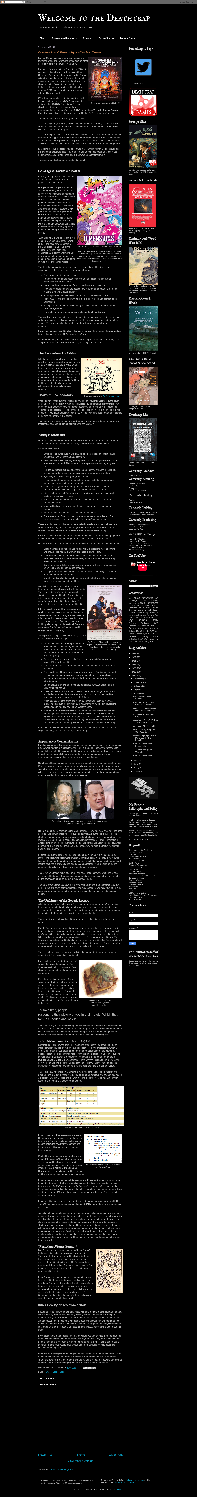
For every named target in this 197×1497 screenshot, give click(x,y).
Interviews (142, 615)
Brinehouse (133, 886)
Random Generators (137, 626)
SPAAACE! (152, 631)
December (138, 679)
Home (81, 1454)
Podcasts (132, 623)
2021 (134, 672)
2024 (134, 661)
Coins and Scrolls (136, 867)
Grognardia (133, 869)
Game (132, 612)
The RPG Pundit (135, 871)
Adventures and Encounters (64, 38)
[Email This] (84, 1368)
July (136, 760)
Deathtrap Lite (135, 608)
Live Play (154, 615)
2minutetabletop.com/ (135, 1480)
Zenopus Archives (136, 878)
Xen (151, 641)
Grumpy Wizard (135, 880)
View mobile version (80, 1461)
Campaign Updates (138, 600)
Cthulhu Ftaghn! (150, 605)
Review (132, 628)
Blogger (119, 1489)
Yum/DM (132, 889)
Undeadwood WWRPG (138, 639)
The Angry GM (135, 854)
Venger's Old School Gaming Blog (143, 876)
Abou (130, 598)
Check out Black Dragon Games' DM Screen (143, 703)
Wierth (131, 641)
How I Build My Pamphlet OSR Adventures (144, 731)
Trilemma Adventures (138, 865)
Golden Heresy (142, 613)
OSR (48, 1372)
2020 (134, 675)
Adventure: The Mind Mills (144, 726)
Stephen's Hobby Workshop (140, 850)
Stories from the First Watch (140, 545)
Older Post (116, 1454)
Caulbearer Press (136, 891)
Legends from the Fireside (140, 543)
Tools (42, 38)
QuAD (155, 623)
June (136, 764)
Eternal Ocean (151, 610)
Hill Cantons (134, 859)
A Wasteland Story (136, 550)
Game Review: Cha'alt (142, 756)
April (136, 771)
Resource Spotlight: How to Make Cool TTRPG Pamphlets (144, 737)
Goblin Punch (134, 863)
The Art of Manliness (111, 396)
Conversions (134, 605)
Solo (144, 631)
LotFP (131, 617)
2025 (134, 657)
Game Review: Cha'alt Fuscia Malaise (142, 745)
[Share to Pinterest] (94, 1368)
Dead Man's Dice (136, 529)
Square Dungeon (135, 634)
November (138, 682)
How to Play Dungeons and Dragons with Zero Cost (144, 709)
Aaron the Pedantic (137, 874)
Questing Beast (135, 852)
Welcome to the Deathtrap (94, 18)
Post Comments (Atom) (62, 1469)
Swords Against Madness (139, 524)
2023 (134, 664)
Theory (61, 1372)
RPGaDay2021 (143, 628)
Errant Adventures (136, 547)
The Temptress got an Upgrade (142, 751)
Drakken (154, 608)
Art (156, 598)
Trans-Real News (136, 527)
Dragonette (146, 608)
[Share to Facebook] (91, 1368)
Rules (54, 1372)
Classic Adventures (148, 603)
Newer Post (45, 1454)
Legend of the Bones (137, 541)
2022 (134, 668)
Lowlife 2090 (140, 617)
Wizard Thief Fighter (137, 856)
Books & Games (127, 38)
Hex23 (152, 613)
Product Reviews (106, 38)
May (136, 767)
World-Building (142, 641)
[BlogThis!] (86, 1368)
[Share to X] (89, 1368)
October (137, 686)
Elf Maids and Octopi (137, 893)
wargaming (153, 639)
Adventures (147, 598)
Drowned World (136, 610)
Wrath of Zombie (136, 884)
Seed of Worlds (135, 899)
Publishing (145, 623)
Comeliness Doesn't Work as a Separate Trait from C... (145, 721)
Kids (148, 615)
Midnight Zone (152, 617)
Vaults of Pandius (136, 882)
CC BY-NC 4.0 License (124, 1482)
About (137, 598)
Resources (87, 38)
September (139, 690)
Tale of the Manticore (137, 539)
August (137, 693)
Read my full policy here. (139, 839)
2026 (134, 653)
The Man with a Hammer (139, 861)
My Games (138, 620)
